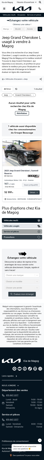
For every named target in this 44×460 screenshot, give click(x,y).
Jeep (26, 79)
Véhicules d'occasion (14, 79)
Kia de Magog (7, 2)
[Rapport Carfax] (34, 176)
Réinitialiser (22, 113)
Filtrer (8, 89)
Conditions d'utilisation (22, 344)
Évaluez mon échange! (24, 294)
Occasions (21, 15)
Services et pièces (34, 15)
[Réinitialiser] (16, 89)
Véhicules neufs (9, 15)
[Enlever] (9, 95)
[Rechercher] (40, 2)
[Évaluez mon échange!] (40, 29)
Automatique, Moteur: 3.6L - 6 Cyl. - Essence (19, 180)
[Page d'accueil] (11, 361)
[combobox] (3, 29)
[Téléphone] (39, 8)
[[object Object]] (40, 79)
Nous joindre (9, 385)
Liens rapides (8, 376)
